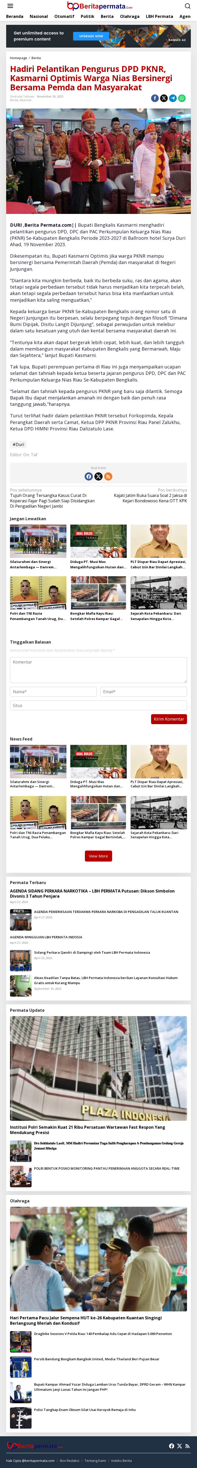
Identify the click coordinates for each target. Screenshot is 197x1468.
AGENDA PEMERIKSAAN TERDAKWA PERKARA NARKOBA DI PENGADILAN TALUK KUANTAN (106, 911)
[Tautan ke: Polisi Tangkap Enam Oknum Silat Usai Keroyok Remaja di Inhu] (21, 1417)
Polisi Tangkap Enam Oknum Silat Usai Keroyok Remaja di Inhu (85, 1409)
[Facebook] (89, 476)
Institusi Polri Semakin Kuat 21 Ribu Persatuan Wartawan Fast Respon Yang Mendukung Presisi (87, 1130)
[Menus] (10, 6)
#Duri (18, 444)
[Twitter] (98, 476)
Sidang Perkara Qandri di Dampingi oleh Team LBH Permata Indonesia (92, 952)
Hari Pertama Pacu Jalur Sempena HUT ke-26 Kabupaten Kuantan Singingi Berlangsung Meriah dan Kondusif (86, 1320)
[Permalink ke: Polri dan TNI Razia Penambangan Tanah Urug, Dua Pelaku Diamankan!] (38, 592)
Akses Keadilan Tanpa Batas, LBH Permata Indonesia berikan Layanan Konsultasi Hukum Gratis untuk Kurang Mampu (106, 980)
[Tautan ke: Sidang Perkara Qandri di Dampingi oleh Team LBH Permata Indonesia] (21, 960)
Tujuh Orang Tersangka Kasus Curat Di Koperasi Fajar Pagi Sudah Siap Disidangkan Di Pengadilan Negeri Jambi (52, 498)
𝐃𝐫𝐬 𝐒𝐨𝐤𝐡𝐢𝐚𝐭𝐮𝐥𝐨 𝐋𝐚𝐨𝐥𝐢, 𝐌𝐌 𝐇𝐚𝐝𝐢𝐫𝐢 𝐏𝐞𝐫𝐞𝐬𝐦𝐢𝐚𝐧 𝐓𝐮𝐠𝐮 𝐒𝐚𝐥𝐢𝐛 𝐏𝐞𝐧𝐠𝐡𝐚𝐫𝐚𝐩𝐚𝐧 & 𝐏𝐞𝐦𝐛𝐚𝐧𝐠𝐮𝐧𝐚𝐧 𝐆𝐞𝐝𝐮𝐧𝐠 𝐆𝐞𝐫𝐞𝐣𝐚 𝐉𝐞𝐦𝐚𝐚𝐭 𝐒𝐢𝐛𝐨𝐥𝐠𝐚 (109, 1146)
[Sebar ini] (155, 98)
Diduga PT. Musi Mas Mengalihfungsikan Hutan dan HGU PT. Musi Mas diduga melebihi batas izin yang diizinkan (97, 564)
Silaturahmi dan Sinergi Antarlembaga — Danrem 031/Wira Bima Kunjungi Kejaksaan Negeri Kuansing (33, 564)
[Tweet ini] (164, 98)
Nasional (25, 100)
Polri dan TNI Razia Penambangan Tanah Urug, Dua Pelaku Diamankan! (37, 616)
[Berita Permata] (99, 5)
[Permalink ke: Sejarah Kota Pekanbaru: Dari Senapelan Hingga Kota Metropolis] (159, 592)
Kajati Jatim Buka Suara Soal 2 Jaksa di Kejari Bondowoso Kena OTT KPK (150, 495)
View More (98, 855)
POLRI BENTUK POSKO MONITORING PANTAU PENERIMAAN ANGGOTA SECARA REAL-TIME (107, 1168)
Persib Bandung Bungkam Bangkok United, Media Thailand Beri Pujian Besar (97, 1359)
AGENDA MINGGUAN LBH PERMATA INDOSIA (46, 937)
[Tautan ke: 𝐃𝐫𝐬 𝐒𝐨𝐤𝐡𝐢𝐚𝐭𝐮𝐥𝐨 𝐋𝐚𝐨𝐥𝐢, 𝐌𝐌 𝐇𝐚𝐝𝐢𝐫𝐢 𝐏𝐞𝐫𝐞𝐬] (21, 1151)
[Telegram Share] (173, 98)
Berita (14, 100)
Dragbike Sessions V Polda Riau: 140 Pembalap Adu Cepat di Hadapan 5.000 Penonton (103, 1333)
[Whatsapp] (182, 98)
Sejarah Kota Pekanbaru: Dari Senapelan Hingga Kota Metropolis (156, 616)
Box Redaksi (69, 1460)
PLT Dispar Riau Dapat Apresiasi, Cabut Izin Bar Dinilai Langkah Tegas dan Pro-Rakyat (158, 564)
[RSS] (108, 476)
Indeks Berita (121, 1460)
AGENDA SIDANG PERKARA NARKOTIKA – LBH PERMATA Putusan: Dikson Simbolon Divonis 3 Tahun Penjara (92, 893)
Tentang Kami (95, 1460)
